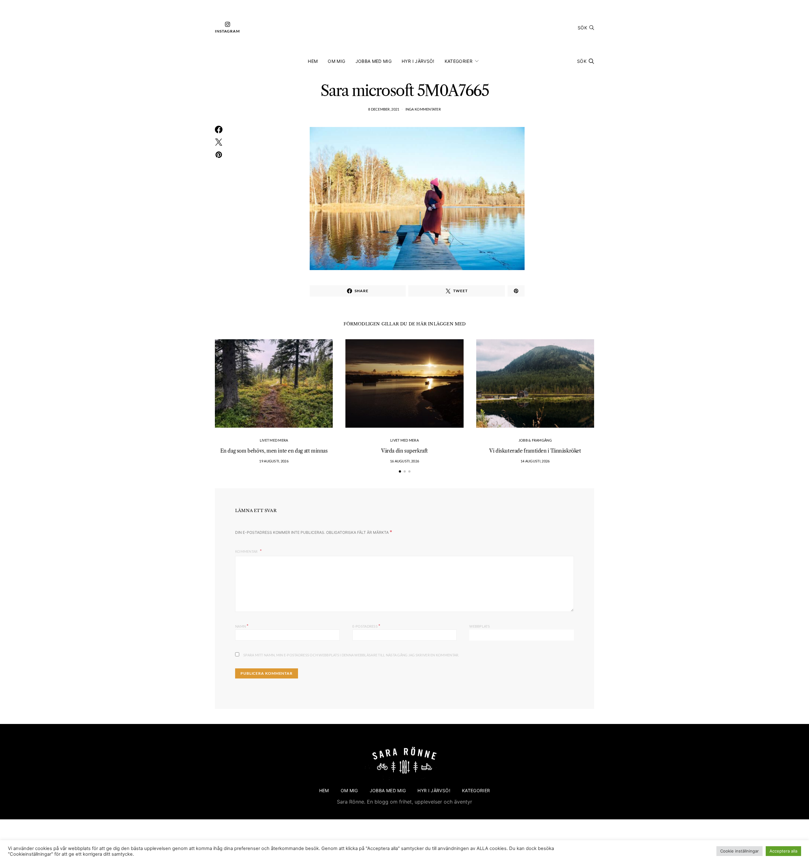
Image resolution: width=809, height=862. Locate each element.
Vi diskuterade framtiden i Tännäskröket (535, 451)
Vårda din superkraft (404, 451)
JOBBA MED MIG (374, 61)
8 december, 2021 (383, 109)
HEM (313, 61)
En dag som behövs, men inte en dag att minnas (274, 451)
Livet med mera (274, 440)
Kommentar (247, 551)
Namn (242, 626)
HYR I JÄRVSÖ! (418, 61)
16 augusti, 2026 (404, 461)
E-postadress (366, 626)
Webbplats (479, 626)
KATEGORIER (459, 61)
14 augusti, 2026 (535, 461)
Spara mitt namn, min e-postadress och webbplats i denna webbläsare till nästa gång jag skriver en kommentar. (351, 655)
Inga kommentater (423, 109)
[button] (400, 471)
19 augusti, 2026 (273, 461)
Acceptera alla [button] (783, 850)
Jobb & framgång (535, 440)
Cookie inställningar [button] (739, 850)
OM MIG (336, 61)
